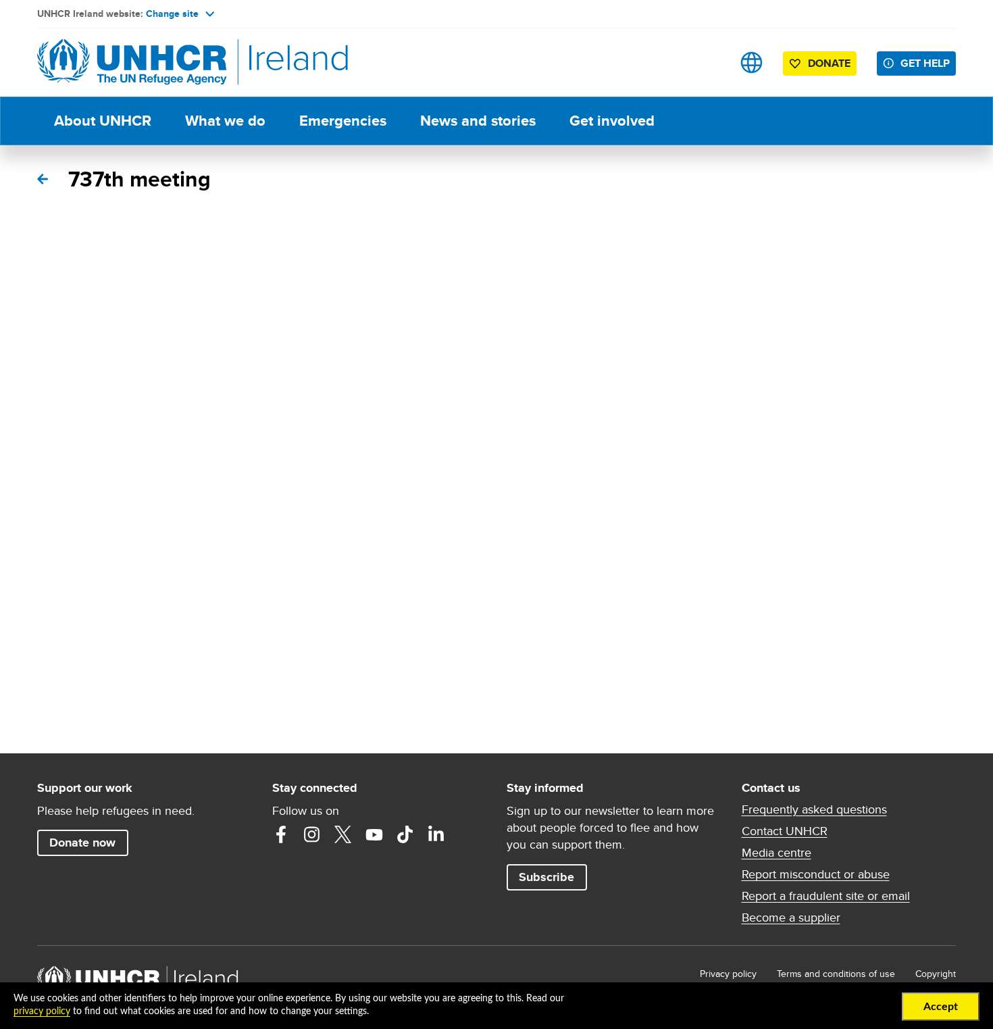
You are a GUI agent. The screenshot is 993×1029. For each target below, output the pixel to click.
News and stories (478, 120)
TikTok (405, 834)
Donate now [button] (82, 842)
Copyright (935, 973)
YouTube (374, 834)
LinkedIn (436, 834)
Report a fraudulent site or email (826, 895)
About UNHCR (102, 120)
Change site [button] (172, 13)
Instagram (312, 834)
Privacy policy (728, 973)
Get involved (612, 120)
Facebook (281, 834)
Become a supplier (791, 917)
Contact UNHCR (785, 831)
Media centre (776, 852)
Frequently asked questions (814, 809)
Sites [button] (751, 62)
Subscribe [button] (546, 877)
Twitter (343, 834)
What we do (225, 120)
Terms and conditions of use (836, 973)
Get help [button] (925, 63)
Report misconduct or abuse (816, 874)
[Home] (131, 62)
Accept (940, 1006)
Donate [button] (829, 63)
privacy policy (42, 1011)
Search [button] (709, 62)
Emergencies (342, 120)
